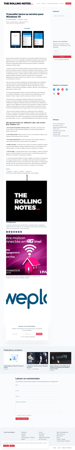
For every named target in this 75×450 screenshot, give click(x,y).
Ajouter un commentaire (21, 401)
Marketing (43, 3)
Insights (23, 435)
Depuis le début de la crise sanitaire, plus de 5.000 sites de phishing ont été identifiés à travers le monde (60, 367)
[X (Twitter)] (27, 175)
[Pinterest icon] (16, 232)
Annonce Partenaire (58, 123)
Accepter (6, 445)
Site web (17, 396)
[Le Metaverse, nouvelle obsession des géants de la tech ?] (37, 358)
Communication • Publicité (28, 437)
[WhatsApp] (27, 179)
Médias (23, 439)
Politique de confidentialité (66, 447)
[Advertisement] (62, 29)
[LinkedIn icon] (9, 232)
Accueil (38, 3)
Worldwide (41, 434)
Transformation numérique (52, 3)
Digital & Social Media (58, 127)
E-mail (17, 390)
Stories (40, 432)
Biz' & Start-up (56, 125)
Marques (55, 134)
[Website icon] (12, 232)
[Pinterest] (27, 176)
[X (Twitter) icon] (14, 232)
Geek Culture (60, 435)
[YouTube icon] (21, 232)
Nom (17, 385)
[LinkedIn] (27, 177)
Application (9, 171)
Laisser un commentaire (22, 418)
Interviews (61, 3)
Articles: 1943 (9, 233)
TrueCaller (21, 171)
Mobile (15, 171)
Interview (55, 132)
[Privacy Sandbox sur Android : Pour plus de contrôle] (14, 358)
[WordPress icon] (19, 232)
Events (54, 129)
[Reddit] (27, 178)
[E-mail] (27, 180)
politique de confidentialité (30, 336)
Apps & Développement (11, 19)
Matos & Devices (61, 434)
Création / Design (61, 439)
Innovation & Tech (57, 130)
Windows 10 (28, 171)
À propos (54, 447)
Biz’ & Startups (42, 439)
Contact (59, 447)
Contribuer (68, 3)
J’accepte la (28, 336)
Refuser (12, 445)
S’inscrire (39, 334)
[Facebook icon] (7, 232)
